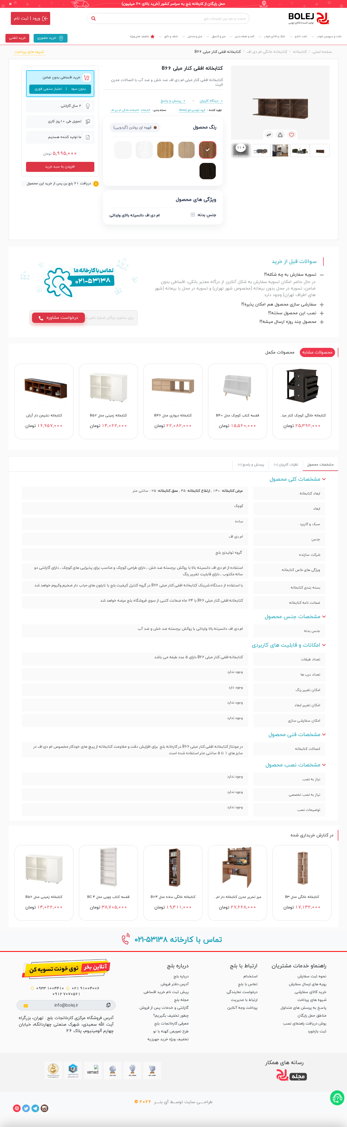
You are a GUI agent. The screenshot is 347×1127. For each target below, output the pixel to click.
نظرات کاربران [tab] (286, 464)
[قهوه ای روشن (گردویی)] (207, 150)
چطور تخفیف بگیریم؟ (171, 1015)
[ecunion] (73, 1070)
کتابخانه (300, 51)
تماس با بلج (248, 984)
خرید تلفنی (17, 38)
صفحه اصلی (322, 51)
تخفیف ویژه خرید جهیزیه (168, 1039)
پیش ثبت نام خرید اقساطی (166, 992)
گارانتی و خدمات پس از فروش (164, 1007)
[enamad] (92, 1070)
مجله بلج (181, 1000)
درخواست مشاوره (61, 318)
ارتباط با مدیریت (244, 1000)
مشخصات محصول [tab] (320, 464)
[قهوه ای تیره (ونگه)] (207, 171)
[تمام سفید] (123, 150)
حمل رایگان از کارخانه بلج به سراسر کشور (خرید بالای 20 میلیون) (173, 4)
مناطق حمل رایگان (312, 1015)
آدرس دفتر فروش (175, 984)
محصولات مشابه (317, 352)
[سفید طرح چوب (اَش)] (144, 150)
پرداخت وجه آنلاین (242, 1007)
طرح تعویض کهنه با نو (171, 1031)
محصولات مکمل (279, 352)
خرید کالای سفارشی (310, 992)
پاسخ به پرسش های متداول (303, 1007)
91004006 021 (85, 988)
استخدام (250, 976)
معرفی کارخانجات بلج (171, 1023)
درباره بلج (181, 976)
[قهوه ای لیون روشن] (165, 150)
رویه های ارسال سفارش (307, 984)
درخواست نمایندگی (242, 992)
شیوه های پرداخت (29, 51)
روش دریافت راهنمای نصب (304, 1023)
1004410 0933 (50, 988)
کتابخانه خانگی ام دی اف (267, 51)
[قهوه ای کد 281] (186, 150)
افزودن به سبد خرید (60, 166)
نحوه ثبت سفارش (312, 976)
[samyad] (53, 1070)
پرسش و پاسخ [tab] (251, 464)
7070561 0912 (66, 994)
